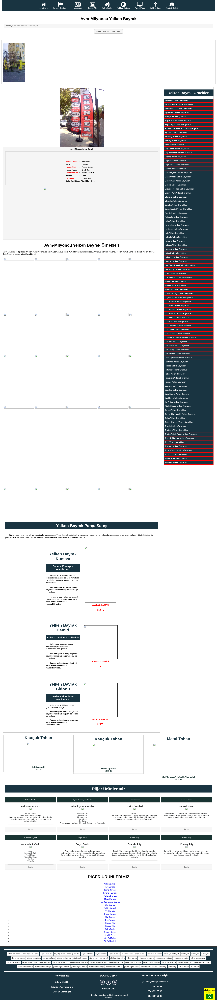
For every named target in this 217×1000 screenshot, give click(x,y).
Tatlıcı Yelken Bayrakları (175, 418)
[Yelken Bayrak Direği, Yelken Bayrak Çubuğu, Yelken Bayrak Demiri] (101, 642)
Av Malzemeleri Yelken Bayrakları (179, 104)
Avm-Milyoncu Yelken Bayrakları (178, 108)
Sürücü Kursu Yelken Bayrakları (178, 406)
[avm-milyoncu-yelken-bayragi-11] (144, 333)
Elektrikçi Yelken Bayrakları (176, 201)
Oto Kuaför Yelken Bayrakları (177, 330)
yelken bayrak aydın (198, 958)
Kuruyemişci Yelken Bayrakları (177, 269)
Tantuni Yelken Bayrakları (175, 410)
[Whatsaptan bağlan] (209, 996)
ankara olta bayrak (14, 954)
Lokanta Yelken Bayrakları (175, 273)
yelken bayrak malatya (43, 967)
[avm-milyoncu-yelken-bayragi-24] (113, 503)
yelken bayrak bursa (29, 962)
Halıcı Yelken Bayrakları (175, 221)
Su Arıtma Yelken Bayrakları (176, 402)
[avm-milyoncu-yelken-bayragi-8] (50, 333)
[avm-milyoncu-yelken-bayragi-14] (81, 380)
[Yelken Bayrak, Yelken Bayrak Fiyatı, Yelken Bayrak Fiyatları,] (81, 211)
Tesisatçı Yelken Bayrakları (176, 446)
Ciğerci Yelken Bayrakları (175, 161)
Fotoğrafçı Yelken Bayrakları (176, 217)
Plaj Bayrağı (110, 917)
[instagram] (102, 982)
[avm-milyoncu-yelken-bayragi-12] (19, 375)
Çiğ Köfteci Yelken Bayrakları (177, 165)
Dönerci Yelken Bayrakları (175, 185)
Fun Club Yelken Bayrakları (176, 213)
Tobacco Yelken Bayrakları (176, 454)
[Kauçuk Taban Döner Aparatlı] (108, 755)
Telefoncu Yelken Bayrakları (176, 430)
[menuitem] (44, 5)
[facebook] (108, 982)
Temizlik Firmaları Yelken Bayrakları (179, 438)
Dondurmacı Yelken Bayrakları (177, 181)
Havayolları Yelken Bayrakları (177, 225)
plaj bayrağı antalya (117, 958)
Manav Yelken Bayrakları (175, 281)
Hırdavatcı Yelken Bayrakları (176, 229)
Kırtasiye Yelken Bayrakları (176, 249)
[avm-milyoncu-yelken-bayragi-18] (81, 413)
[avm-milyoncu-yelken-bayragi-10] (113, 333)
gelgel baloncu (140, 954)
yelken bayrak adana (146, 958)
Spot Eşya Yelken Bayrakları (176, 398)
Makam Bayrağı (110, 896)
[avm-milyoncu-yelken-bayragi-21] (19, 503)
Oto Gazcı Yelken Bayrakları (176, 321)
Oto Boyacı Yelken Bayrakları (177, 305)
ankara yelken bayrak (31, 954)
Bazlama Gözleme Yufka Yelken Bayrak (181, 128)
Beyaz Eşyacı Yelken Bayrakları (178, 124)
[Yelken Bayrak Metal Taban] (178, 759)
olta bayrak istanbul (64, 958)
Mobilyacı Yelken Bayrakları (176, 289)
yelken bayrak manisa (61, 967)
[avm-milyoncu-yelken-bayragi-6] (19, 333)
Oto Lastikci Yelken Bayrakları (177, 334)
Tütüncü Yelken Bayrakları (176, 458)
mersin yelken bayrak (171, 954)
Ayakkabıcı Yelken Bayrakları (177, 112)
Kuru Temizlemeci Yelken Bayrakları (180, 265)
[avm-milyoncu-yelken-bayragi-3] (81, 285)
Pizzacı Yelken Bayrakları (175, 382)
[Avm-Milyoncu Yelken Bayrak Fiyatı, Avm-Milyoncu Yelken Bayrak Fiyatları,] (81, 117)
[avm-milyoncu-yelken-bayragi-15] (113, 375)
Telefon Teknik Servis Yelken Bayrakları (181, 434)
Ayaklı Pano (140, 8)
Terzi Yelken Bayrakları (174, 442)
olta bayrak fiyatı (49, 958)
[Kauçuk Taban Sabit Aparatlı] (38, 754)
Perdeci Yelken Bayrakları (175, 366)
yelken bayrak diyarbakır (79, 962)
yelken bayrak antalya (164, 958)
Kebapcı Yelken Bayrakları (176, 245)
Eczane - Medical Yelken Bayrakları (179, 189)
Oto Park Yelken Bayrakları (176, 342)
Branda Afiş (92, 8)
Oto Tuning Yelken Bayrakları (177, 350)
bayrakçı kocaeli (87, 954)
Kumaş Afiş (78, 8)
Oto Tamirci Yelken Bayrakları (177, 346)
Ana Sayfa (44, 8)
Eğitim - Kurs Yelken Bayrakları (178, 193)
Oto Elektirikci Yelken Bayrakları (178, 313)
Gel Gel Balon (155, 8)
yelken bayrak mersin (79, 967)
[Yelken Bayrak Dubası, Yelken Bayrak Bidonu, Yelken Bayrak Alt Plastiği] (101, 700)
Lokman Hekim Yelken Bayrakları (179, 277)
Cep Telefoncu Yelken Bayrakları (178, 153)
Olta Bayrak (110, 920)
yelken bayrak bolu (13, 962)
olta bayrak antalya (34, 958)
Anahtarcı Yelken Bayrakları (176, 100)
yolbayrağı (163, 967)
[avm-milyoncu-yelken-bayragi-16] (19, 417)
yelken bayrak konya (25, 967)
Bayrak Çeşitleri (59, 8)
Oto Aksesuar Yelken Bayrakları (178, 301)
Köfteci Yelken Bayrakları (175, 253)
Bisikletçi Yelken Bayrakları (176, 136)
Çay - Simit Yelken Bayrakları (177, 149)
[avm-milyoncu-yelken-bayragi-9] (81, 333)
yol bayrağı (173, 967)
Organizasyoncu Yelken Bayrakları (179, 297)
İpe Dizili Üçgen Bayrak (110, 902)
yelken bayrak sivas (131, 967)
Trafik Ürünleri (172, 8)
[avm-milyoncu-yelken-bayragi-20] (113, 433)
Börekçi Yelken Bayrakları (175, 140)
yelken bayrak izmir (169, 962)
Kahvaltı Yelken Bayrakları (176, 237)
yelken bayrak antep (181, 958)
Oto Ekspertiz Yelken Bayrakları (178, 309)
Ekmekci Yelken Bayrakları (176, 197)
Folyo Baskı (107, 8)
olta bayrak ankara (18, 958)
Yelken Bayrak (110, 884)
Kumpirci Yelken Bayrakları (176, 261)
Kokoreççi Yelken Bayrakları (176, 257)
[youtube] (115, 982)
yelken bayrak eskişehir (98, 962)
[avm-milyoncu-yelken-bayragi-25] (144, 503)
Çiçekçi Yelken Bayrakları (175, 157)
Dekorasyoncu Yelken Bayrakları (178, 173)
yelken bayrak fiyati (116, 962)
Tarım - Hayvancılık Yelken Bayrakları (180, 414)
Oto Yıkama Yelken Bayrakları (177, 354)
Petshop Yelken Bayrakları (176, 370)
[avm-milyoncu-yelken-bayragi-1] (19, 285)
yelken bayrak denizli (60, 962)
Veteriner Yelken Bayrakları (176, 462)
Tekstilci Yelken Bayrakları (175, 426)
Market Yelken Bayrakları (175, 285)
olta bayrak (185, 954)
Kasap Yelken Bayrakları (175, 241)
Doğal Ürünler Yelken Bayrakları (178, 177)
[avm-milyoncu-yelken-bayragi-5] (144, 278)
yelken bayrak (132, 958)
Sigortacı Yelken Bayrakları (176, 390)
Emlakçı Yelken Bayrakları (176, 205)
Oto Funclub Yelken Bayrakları (177, 317)
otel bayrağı (93, 958)
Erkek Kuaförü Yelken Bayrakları (178, 209)
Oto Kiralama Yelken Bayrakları (178, 325)
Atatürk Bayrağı (110, 908)
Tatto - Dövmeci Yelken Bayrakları (179, 422)
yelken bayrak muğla (96, 967)
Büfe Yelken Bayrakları (174, 145)
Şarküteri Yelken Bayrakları (176, 386)
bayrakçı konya (101, 954)
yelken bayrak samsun (114, 967)
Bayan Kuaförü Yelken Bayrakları (178, 120)
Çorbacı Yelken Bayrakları (175, 169)
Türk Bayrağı (110, 887)
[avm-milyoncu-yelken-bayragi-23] (81, 503)
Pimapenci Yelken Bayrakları (177, 378)
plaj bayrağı (104, 958)
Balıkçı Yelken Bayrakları (175, 116)
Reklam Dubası (123, 8)
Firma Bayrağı (110, 890)
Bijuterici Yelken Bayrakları (176, 132)
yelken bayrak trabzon (149, 967)
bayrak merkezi (114, 954)
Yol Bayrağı (110, 911)
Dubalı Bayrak (110, 914)
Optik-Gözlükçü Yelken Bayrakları (179, 293)
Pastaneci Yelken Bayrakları (176, 362)
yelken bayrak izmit (185, 962)
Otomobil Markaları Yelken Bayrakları (180, 338)
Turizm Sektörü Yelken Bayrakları (179, 450)
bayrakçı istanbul (73, 954)
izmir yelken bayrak (154, 954)
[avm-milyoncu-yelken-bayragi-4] (113, 278)
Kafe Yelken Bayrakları (174, 233)
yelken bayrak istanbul (151, 962)
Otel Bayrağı (110, 905)
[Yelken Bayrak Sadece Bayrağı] (101, 574)
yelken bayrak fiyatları (133, 962)
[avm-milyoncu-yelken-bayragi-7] (144, 446)
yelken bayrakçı (45, 962)
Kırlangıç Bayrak (110, 893)
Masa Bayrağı (110, 899)
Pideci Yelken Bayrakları (175, 374)
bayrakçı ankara (46, 954)
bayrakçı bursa (59, 954)
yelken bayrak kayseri (202, 962)
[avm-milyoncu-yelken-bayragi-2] (50, 278)
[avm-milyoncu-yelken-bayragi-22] (50, 503)
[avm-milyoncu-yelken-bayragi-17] (50, 417)
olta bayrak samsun (80, 958)
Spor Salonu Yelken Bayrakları (177, 394)
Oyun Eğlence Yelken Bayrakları (178, 358)
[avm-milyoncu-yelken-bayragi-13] (50, 375)
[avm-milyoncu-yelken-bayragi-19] (144, 375)
